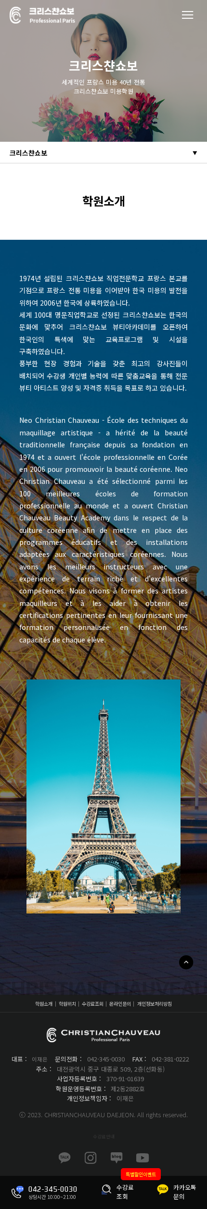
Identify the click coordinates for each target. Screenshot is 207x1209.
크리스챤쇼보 (28, 153)
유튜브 (142, 1158)
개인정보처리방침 (154, 1003)
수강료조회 (93, 1003)
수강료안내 (104, 1136)
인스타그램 (90, 1158)
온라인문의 (120, 1003)
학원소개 (43, 1003)
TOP (186, 962)
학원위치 (67, 1003)
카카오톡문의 (64, 1158)
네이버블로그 (116, 1158)
